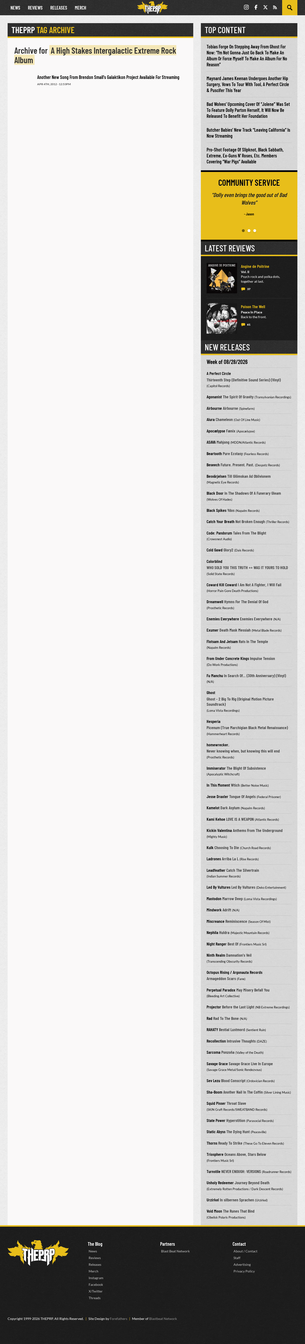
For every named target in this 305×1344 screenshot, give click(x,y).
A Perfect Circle (219, 373)
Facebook (96, 1284)
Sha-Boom (214, 1092)
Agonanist (214, 396)
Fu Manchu (215, 675)
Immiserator (216, 768)
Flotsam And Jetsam (222, 641)
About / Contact (245, 1251)
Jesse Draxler (217, 796)
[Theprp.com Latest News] (38, 1253)
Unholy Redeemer (220, 1182)
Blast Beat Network (175, 1251)
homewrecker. (218, 744)
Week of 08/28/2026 (227, 361)
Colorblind (214, 561)
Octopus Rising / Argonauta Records (234, 972)
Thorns (212, 1143)
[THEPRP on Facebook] (256, 8)
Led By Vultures (218, 887)
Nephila (212, 932)
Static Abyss (216, 1131)
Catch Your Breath (220, 521)
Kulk (210, 847)
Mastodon (214, 898)
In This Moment (218, 785)
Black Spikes (216, 510)
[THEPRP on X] (265, 8)
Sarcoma (213, 1052)
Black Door (215, 493)
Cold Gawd (215, 549)
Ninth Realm (216, 955)
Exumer (213, 630)
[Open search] (289, 7)
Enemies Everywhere (223, 618)
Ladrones (214, 858)
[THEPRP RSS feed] (275, 8)
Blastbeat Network (163, 1319)
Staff (237, 1258)
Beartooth (214, 453)
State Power (216, 1120)
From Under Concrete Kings (228, 658)
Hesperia (213, 721)
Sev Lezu (213, 1080)
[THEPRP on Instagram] (246, 8)
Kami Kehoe (216, 819)
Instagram (96, 1278)
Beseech (213, 464)
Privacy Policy (244, 1271)
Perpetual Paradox (221, 989)
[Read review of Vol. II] (222, 278)
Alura (211, 419)
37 (248, 289)
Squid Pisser (216, 1103)
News (15, 7)
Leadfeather (216, 870)
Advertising (242, 1264)
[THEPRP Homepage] (152, 7)
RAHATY (212, 1029)
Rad (209, 1018)
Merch (80, 7)
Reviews (35, 7)
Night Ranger (217, 943)
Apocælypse (216, 430)
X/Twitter (96, 1291)
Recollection (216, 1040)
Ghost (211, 692)
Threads (95, 1298)
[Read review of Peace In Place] (222, 318)
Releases (58, 7)
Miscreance (215, 921)
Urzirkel (213, 1199)
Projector (214, 1006)
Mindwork (214, 909)
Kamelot (213, 807)
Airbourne (214, 408)
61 (248, 324)
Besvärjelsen (216, 476)
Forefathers (118, 1319)
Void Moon (214, 1211)
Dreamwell (215, 601)
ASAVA (211, 442)
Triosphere (215, 1154)
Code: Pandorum (219, 532)
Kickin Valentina (219, 830)
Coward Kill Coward (222, 584)
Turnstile (213, 1171)
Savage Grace (217, 1063)
